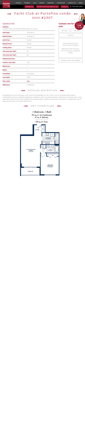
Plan (28, 81)
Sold (34, 3)
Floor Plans (61, 3)
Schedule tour (29, 6)
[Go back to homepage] (6, 4)
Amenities (50, 3)
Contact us (72, 3)
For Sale (18, 3)
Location (70, 35)
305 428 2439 (77, 6)
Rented (41, 3)
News (80, 3)
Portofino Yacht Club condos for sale (47, 6)
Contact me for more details (70, 60)
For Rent (27, 3)
